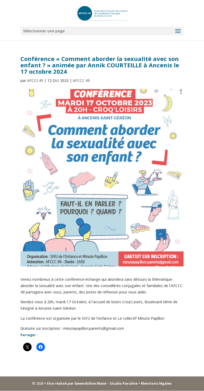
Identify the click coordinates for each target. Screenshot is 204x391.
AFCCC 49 (81, 80)
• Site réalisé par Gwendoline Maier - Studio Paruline (91, 383)
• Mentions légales (155, 383)
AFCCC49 (35, 80)
